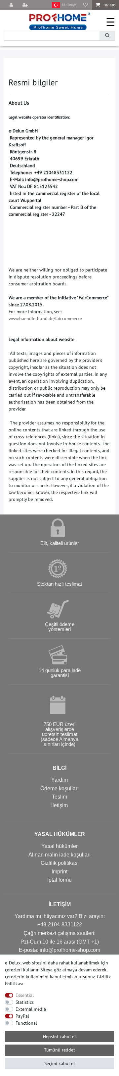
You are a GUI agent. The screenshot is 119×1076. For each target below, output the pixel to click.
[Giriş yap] (12, 5)
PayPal (22, 1016)
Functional (26, 1023)
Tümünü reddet (59, 1050)
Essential (25, 995)
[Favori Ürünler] (86, 5)
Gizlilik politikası (60, 863)
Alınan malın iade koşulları (59, 854)
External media (31, 1009)
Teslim (59, 797)
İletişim (59, 805)
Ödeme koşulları (59, 788)
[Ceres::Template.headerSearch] (107, 35)
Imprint (59, 871)
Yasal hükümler (59, 846)
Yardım (59, 780)
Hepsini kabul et (59, 1037)
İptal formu (59, 880)
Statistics (25, 1002)
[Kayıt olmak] (26, 5)
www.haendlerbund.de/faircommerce (45, 318)
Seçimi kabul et (59, 1063)
